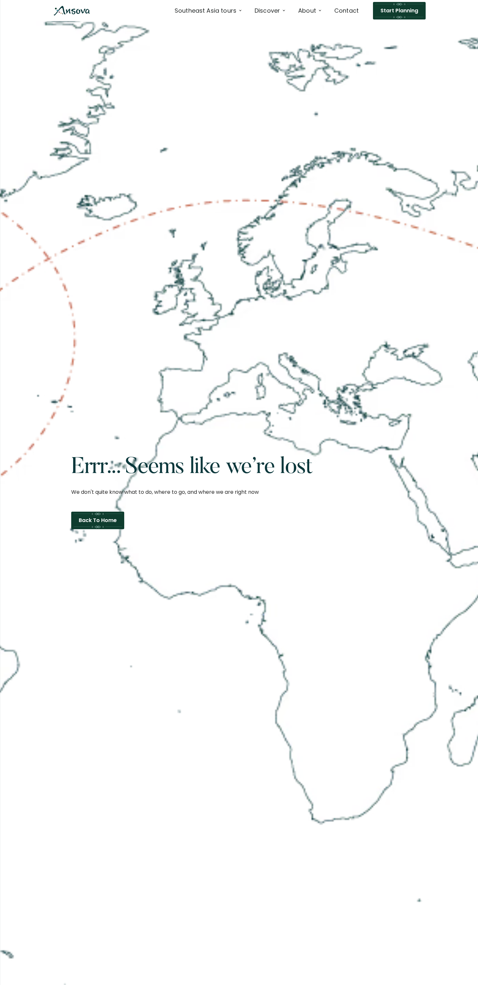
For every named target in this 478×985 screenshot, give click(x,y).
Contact (346, 10)
